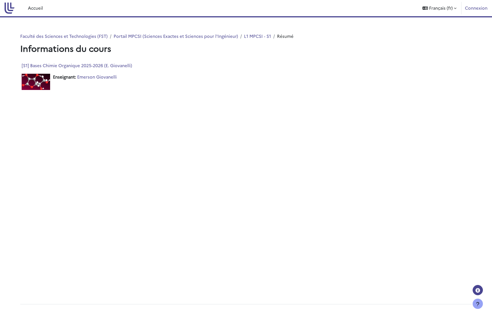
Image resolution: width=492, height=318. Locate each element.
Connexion (476, 8)
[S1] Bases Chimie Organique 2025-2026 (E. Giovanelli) (77, 65)
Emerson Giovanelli (97, 77)
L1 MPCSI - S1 (257, 36)
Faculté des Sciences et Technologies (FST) (64, 36)
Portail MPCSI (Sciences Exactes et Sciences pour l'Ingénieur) (176, 36)
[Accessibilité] (478, 290)
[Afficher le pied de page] (478, 304)
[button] (439, 8)
